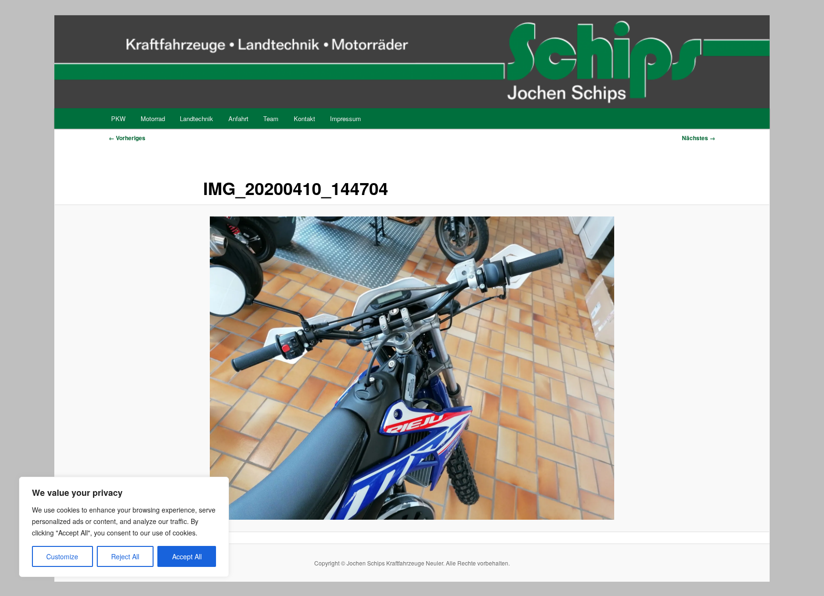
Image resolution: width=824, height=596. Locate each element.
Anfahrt (238, 118)
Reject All (125, 556)
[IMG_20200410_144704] (412, 368)
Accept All (187, 556)
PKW (118, 118)
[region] (124, 527)
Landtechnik (196, 118)
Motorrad (153, 118)
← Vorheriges (127, 138)
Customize (62, 556)
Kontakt (304, 118)
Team (270, 118)
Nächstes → (698, 138)
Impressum (345, 118)
